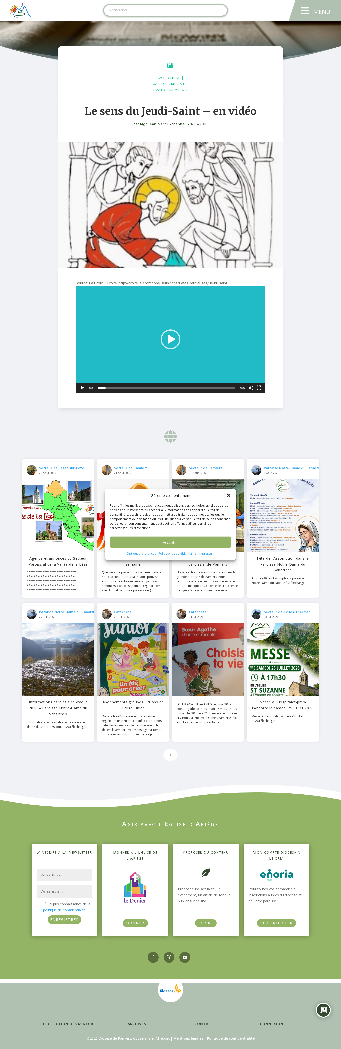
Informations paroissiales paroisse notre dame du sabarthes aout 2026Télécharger (57, 724)
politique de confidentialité (64, 910)
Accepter (170, 542)
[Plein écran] (258, 387)
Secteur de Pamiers (131, 468)
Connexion (271, 1023)
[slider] (166, 388)
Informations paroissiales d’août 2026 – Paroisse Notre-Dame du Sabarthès (58, 708)
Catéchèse (123, 612)
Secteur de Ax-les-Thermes (287, 612)
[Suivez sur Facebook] (153, 957)
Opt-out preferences (141, 553)
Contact (204, 1023)
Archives (137, 1023)
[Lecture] (82, 387)
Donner (135, 923)
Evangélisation (170, 90)
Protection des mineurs (69, 1023)
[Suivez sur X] (169, 957)
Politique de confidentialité (177, 553)
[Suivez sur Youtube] (184, 957)
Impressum (207, 553)
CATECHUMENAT (169, 84)
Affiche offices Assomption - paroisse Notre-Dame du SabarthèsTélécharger (279, 580)
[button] (228, 495)
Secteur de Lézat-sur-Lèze (61, 468)
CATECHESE (169, 78)
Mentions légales (188, 1038)
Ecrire (205, 923)
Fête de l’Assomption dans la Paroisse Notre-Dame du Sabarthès (283, 564)
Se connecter (276, 923)
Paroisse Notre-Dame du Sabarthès (294, 468)
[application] (170, 339)
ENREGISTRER (64, 919)
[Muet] (250, 387)
